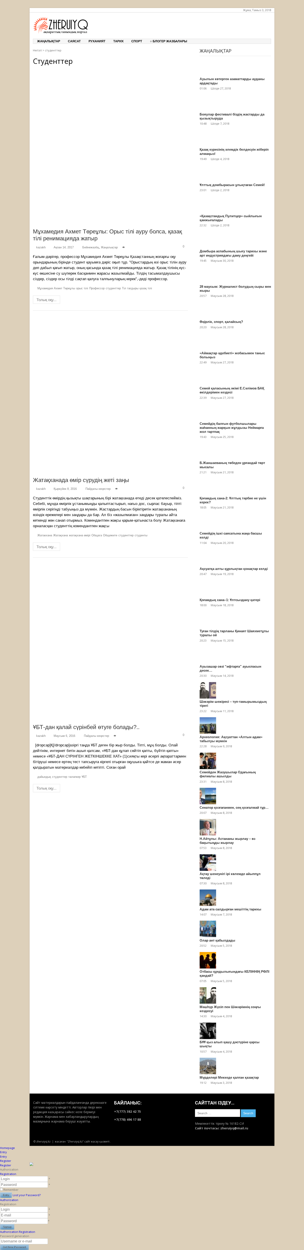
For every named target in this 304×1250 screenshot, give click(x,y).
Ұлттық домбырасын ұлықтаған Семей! (232, 185)
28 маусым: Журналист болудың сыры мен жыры (235, 288)
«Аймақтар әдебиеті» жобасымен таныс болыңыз (232, 355)
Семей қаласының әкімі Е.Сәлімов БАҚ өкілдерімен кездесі (232, 390)
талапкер (74, 777)
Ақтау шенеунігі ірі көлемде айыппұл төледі (230, 876)
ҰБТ (84, 777)
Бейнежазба (90, 247)
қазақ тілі (146, 288)
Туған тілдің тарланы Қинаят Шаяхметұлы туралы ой (234, 633)
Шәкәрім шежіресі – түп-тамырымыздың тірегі (233, 703)
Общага (96, 535)
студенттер (113, 288)
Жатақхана (60, 535)
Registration (8, 1174)
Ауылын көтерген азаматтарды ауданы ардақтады (232, 81)
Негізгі (37, 50)
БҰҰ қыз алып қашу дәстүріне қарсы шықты (229, 1044)
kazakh (41, 247)
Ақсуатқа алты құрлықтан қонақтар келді (234, 569)
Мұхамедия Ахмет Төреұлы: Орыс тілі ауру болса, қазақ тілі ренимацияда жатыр (107, 235)
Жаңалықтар (48, 41)
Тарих (118, 41)
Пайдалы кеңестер (98, 488)
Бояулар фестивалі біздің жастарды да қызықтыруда (232, 116)
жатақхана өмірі (79, 535)
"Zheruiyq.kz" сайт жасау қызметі (88, 1141)
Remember (11, 1190)
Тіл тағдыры (130, 288)
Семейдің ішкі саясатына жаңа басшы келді (231, 535)
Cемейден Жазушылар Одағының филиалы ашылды (228, 774)
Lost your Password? (27, 1195)
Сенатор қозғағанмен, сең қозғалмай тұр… (234, 807)
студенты (141, 535)
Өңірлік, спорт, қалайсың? (221, 322)
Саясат (74, 41)
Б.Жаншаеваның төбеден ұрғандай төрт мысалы (232, 465)
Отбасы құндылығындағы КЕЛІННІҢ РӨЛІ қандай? (234, 973)
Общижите (110, 535)
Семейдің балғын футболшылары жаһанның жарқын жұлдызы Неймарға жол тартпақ (232, 428)
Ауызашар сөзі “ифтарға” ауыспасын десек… (230, 668)
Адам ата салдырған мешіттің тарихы (230, 909)
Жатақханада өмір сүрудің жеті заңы (81, 480)
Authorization (9, 1200)
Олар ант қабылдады (217, 940)
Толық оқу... (46, 300)
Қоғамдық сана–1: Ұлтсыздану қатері (230, 600)
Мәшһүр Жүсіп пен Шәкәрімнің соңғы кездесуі (230, 1009)
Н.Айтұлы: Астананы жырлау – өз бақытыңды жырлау (227, 841)
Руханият (97, 41)
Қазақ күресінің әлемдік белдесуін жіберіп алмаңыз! (234, 151)
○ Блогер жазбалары (168, 41)
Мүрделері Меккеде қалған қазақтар (229, 1077)
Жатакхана (44, 535)
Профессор (97, 288)
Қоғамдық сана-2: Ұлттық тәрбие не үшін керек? (233, 500)
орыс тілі (82, 288)
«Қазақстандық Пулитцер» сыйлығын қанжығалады (231, 218)
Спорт (136, 41)
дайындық (44, 777)
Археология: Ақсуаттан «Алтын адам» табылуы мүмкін (231, 739)
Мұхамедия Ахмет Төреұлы (56, 288)
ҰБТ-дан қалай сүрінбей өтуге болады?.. (86, 727)
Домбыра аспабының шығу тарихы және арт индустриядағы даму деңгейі (233, 253)
